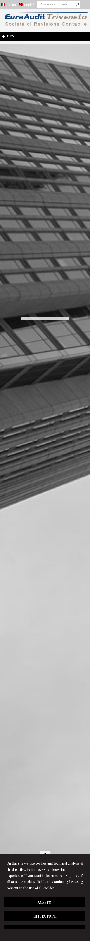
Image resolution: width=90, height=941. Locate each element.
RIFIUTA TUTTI (44, 916)
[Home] (45, 26)
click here (43, 881)
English (29, 4)
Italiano (12, 4)
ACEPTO (44, 902)
